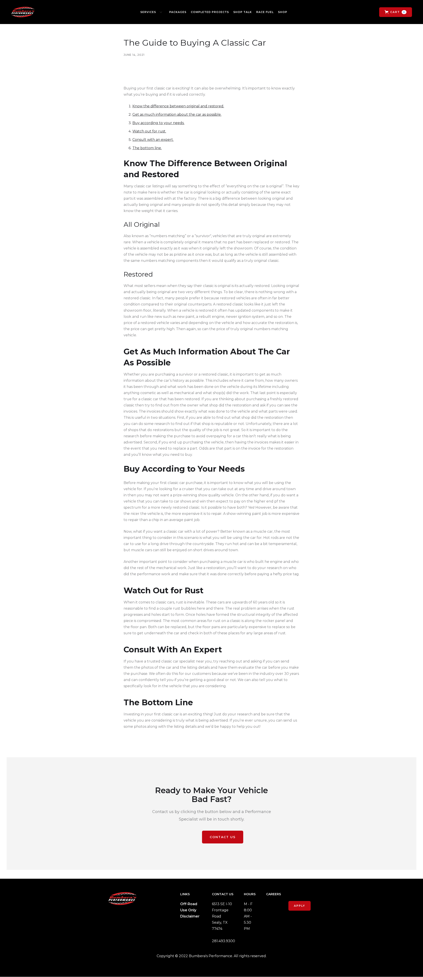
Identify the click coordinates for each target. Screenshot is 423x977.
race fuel (265, 12)
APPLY (299, 905)
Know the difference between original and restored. (178, 106)
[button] (150, 12)
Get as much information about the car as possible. (176, 114)
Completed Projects (210, 12)
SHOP (282, 12)
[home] (23, 12)
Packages (177, 12)
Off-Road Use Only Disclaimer (190, 910)
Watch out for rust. (149, 131)
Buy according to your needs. (158, 123)
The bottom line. (147, 148)
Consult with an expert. (153, 140)
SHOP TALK (242, 12)
